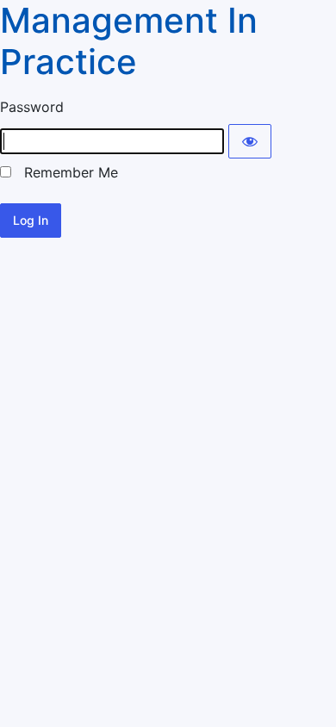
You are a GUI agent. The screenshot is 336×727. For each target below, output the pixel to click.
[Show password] (249, 141)
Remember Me (64, 172)
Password (32, 106)
